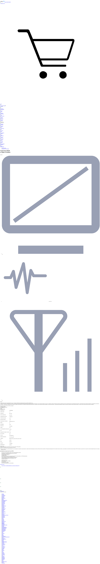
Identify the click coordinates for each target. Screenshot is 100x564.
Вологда (3, 504)
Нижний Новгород (4, 527)
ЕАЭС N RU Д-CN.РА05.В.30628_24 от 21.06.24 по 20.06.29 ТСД (10, 465)
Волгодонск (3, 503)
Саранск (3, 542)
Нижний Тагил (4, 528)
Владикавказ (3, 501)
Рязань (3, 540)
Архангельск (3, 495)
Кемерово (3, 514)
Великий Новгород (4, 500)
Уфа (2, 555)
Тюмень (3, 552)
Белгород (3, 497)
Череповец (3, 558)
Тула (2, 551)
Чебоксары (3, 557)
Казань (3, 512)
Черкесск (3, 559)
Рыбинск (3, 539)
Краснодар (3, 516)
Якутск (3, 562)
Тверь (2, 549)
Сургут (3, 546)
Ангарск (3, 494)
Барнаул (3, 496)
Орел (2, 532)
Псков (3, 537)
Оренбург (3, 533)
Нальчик (3, 526)
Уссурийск (3, 554)
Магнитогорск (4, 521)
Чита (2, 560)
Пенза (2, 534)
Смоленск (3, 544)
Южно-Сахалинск (4, 561)
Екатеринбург (4, 508)
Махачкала (3, 522)
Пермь (3, 535)
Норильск (3, 531)
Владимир (3, 502)
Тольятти (3, 550)
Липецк (3, 519)
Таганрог (3, 548)
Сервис (1, 106)
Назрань (3, 525)
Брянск (3, 499)
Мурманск (3, 524)
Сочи (2, 545)
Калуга (3, 513)
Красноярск (3, 517)
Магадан (3, 520)
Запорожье (3, 509)
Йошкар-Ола (3, 511)
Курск (2, 518)
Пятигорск (3, 538)
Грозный (3, 506)
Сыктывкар (3, 547)
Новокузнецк (3, 529)
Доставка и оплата (2, 105)
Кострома (3, 515)
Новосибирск (3, 530)
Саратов (3, 543)
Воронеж (3, 505)
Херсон (3, 556)
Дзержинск (3, 507)
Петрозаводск (4, 536)
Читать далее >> (2, 464)
